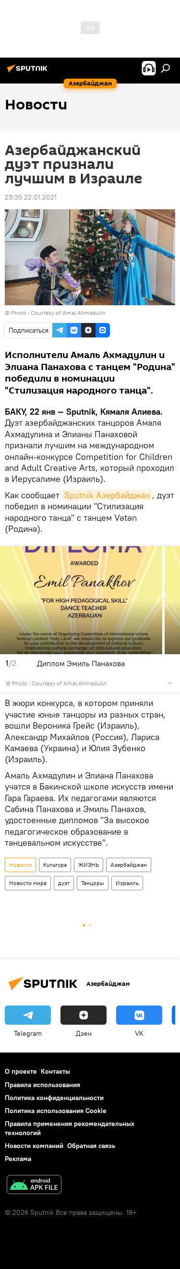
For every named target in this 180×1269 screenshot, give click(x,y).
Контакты (55, 1071)
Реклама (18, 1158)
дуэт (64, 882)
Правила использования (42, 1084)
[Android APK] (34, 1186)
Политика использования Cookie (56, 1110)
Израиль (127, 882)
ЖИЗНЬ (88, 864)
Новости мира (28, 882)
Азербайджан (128, 864)
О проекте (21, 1071)
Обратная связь (91, 1145)
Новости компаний (34, 1145)
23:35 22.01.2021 (31, 197)
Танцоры (92, 882)
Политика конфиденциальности (54, 1097)
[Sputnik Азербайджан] (29, 72)
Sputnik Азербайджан (107, 495)
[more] (170, 683)
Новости (20, 864)
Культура (55, 864)
